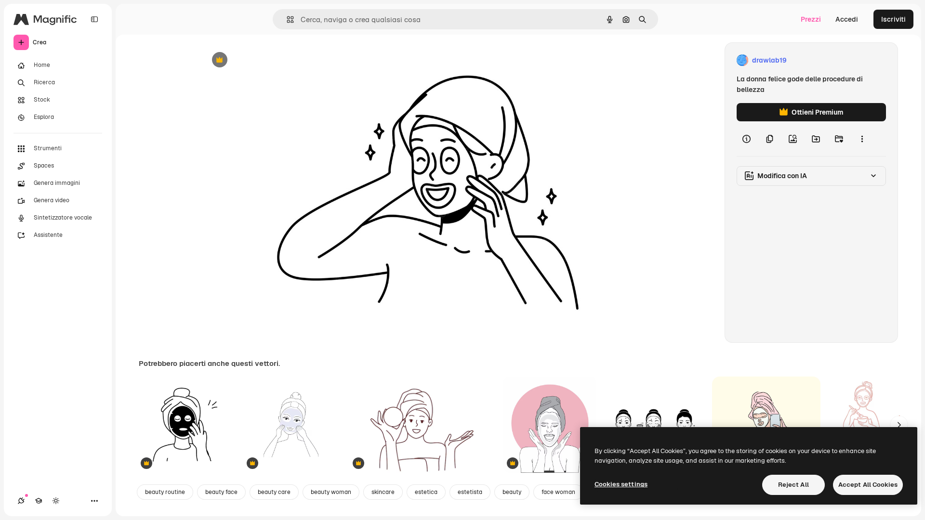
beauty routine (165, 492)
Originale (266, 60)
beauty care (274, 492)
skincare (383, 492)
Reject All (793, 485)
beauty (511, 492)
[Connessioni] (21, 500)
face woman (558, 492)
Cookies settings (621, 484)
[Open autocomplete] (286, 19)
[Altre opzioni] (862, 138)
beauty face (221, 492)
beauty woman (331, 492)
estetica (426, 492)
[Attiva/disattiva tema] (56, 500)
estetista (470, 492)
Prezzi (811, 19)
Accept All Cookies (868, 485)
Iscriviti (893, 19)
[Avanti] (899, 425)
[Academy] (38, 500)
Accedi (846, 19)
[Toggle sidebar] (94, 19)
